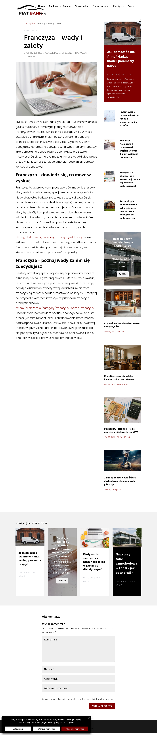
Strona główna (30, 23)
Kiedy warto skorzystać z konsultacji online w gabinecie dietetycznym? (130, 179)
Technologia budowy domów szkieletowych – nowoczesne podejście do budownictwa (129, 209)
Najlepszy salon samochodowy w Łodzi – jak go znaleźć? (122, 244)
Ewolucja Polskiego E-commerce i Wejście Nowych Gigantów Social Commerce (129, 149)
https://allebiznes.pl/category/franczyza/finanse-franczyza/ (55, 308)
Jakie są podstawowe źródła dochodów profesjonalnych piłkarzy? (120, 481)
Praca (131, 6)
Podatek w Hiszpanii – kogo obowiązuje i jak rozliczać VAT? (121, 430)
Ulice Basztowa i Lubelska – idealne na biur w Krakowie (119, 377)
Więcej (122, 274)
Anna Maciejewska (51, 53)
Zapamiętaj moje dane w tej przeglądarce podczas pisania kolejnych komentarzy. (78, 699)
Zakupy (42, 13)
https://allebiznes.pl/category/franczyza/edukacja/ (49, 237)
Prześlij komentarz (102, 706)
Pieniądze (118, 6)
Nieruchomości (101, 6)
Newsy (41, 6)
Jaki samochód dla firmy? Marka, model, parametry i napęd (121, 59)
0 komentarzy (31, 56)
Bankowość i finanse (60, 6)
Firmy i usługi (82, 6)
